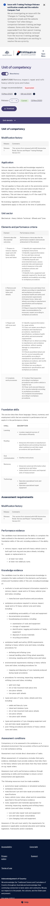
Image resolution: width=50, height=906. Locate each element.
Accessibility (6, 847)
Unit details (9, 120)
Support (34, 856)
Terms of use (6, 868)
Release (4, 100)
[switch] (4, 73)
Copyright (34, 847)
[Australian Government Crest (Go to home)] (7, 53)
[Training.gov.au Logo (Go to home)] (25, 53)
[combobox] (14, 101)
